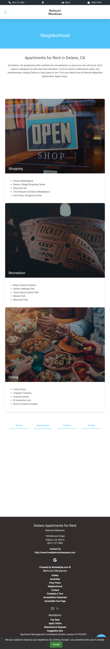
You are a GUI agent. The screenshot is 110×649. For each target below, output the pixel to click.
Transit (91, 425)
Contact (55, 590)
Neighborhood (55, 586)
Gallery (55, 575)
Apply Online (96, 2)
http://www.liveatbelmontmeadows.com (55, 552)
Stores (19, 425)
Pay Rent (55, 619)
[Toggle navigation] (5, 12)
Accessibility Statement (55, 597)
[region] (55, 474)
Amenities (55, 579)
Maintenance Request (55, 627)
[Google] (55, 560)
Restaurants (43, 425)
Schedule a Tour (55, 593)
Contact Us (55, 549)
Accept (56, 644)
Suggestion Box (55, 630)
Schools (67, 425)
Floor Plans (55, 582)
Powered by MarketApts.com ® (55, 567)
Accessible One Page (55, 601)
